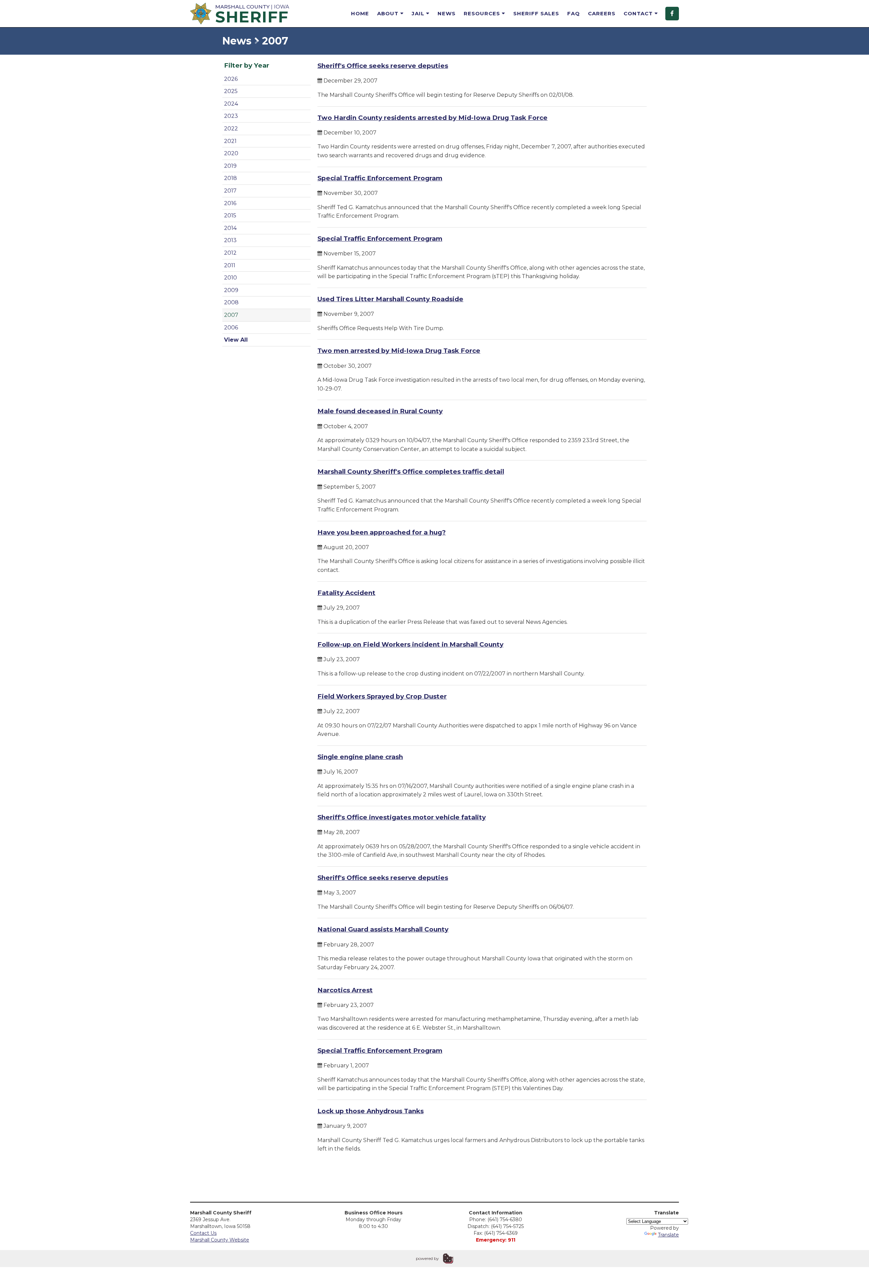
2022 (231, 128)
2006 (231, 327)
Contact (639, 13)
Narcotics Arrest (345, 990)
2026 (231, 79)
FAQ (573, 13)
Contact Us (203, 1233)
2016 (230, 203)
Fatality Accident (346, 593)
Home (360, 13)
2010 (230, 277)
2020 (231, 153)
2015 (230, 215)
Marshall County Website (219, 1240)
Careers (601, 13)
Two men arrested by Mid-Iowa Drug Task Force (398, 351)
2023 (231, 116)
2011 (229, 265)
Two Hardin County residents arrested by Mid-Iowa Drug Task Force (432, 118)
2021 (230, 141)
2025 (231, 91)
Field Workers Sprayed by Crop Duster (382, 696)
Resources (483, 13)
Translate (668, 1235)
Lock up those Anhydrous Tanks (370, 1111)
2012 (230, 253)
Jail (419, 13)
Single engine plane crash (360, 757)
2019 (230, 166)
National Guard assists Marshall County (382, 929)
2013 (230, 240)
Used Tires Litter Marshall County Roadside (390, 299)
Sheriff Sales (536, 13)
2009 (231, 290)
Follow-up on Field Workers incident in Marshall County (410, 644)
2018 (230, 178)
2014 (230, 228)
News (447, 13)
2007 (231, 315)
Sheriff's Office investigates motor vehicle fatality (401, 817)
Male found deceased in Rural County (380, 411)
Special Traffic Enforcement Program (379, 178)
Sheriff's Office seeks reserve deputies (382, 66)
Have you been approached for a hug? (381, 532)
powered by (427, 1258)
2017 (230, 190)
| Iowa (252, 13)
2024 (231, 104)
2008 (231, 302)
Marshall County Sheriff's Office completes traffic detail (410, 471)
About (388, 13)
